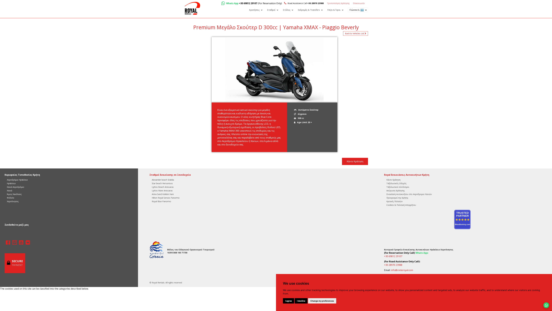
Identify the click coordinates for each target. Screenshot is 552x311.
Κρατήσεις (254, 9)
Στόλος (287, 9)
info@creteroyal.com (402, 270)
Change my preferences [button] (322, 301)
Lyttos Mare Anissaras (162, 190)
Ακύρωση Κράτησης (395, 190)
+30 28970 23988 (393, 265)
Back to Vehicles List (355, 33)
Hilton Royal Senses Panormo (166, 197)
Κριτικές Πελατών (394, 201)
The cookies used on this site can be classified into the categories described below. (44, 288)
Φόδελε (10, 197)
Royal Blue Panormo (161, 201)
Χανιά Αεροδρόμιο (15, 187)
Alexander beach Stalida (163, 179)
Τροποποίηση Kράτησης (338, 3)
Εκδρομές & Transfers (309, 9)
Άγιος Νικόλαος (14, 194)
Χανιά (9, 190)
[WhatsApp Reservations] (546, 305)
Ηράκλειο (11, 183)
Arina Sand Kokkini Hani (163, 194)
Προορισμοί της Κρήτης (397, 197)
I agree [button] (288, 301)
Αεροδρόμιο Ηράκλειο (17, 179)
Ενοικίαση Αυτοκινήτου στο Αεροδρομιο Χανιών (409, 194)
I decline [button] (301, 301)
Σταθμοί (271, 9)
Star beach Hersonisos (162, 183)
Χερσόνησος (13, 201)
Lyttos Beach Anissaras (163, 187)
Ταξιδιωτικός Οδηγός (396, 183)
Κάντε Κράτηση (355, 161)
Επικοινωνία (359, 3)
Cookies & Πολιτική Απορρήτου (401, 205)
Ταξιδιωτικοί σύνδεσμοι (397, 187)
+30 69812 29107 (393, 256)
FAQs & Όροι (334, 9)
